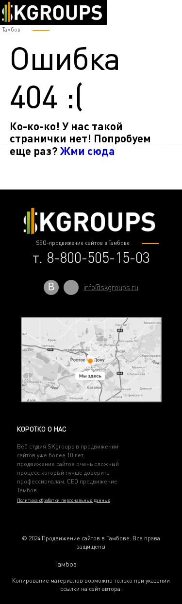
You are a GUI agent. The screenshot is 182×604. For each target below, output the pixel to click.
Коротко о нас (41, 429)
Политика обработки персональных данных (63, 500)
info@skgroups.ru (110, 287)
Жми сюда (87, 150)
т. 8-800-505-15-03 (91, 257)
